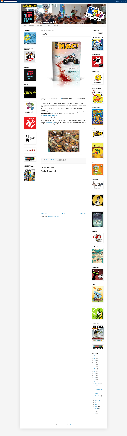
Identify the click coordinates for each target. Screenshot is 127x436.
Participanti (40, 25)
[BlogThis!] (60, 160)
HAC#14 (97, 393)
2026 (95, 356)
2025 (95, 358)
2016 (95, 377)
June (96, 406)
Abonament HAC (50, 122)
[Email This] (58, 160)
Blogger (70, 424)
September (98, 400)
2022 (95, 364)
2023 (95, 362)
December (97, 383)
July (96, 404)
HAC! (60, 98)
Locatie (48, 25)
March (96, 409)
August (97, 402)
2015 (95, 379)
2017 (95, 375)
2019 (95, 371)
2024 (95, 360)
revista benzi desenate (50, 162)
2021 (95, 366)
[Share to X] (62, 160)
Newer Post (44, 213)
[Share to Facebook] (63, 160)
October (97, 398)
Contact (55, 25)
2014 (95, 382)
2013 (95, 411)
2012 (95, 413)
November (97, 396)
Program (31, 25)
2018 (95, 373)
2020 (95, 369)
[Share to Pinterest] (65, 160)
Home (24, 25)
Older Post (83, 213)
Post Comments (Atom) (53, 216)
